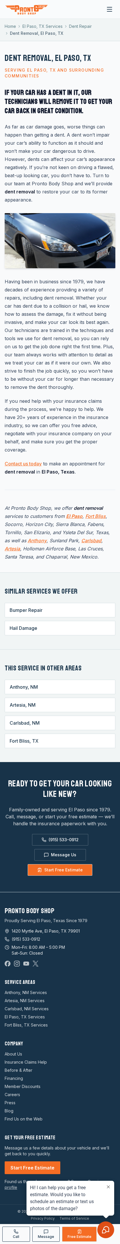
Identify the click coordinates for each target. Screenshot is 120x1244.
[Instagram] (17, 963)
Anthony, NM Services (26, 992)
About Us (13, 1053)
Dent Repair (80, 26)
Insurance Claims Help (26, 1062)
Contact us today (23, 464)
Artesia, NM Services (25, 1000)
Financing (14, 1078)
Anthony (37, 540)
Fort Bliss (95, 516)
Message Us (63, 854)
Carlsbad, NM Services (27, 1008)
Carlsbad (91, 540)
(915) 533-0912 (64, 839)
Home (10, 26)
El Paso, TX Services (42, 26)
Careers (12, 1094)
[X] (35, 963)
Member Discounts (22, 1086)
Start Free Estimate (63, 869)
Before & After (18, 1070)
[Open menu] (109, 9)
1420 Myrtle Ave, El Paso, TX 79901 (46, 931)
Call (16, 1236)
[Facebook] (7, 963)
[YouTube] (26, 963)
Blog (9, 1110)
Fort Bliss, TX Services (26, 1024)
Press (10, 1102)
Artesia (12, 549)
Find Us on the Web (24, 1118)
